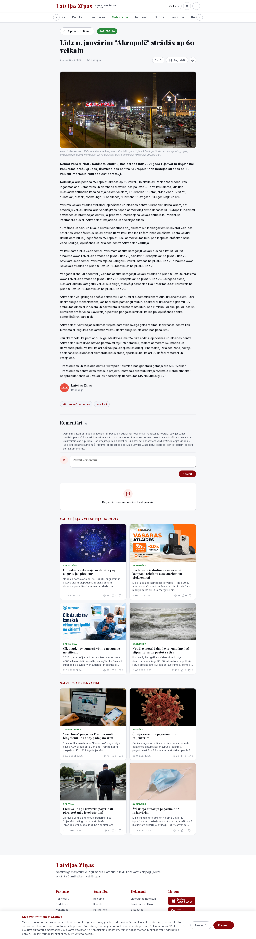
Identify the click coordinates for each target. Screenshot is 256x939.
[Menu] (196, 6)
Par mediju (62, 898)
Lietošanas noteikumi (144, 898)
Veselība (177, 17)
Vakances (62, 909)
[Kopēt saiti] (193, 60)
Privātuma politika (142, 904)
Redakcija (62, 904)
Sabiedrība (120, 17)
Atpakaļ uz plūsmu (79, 31)
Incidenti (141, 17)
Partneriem (100, 909)
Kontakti (98, 904)
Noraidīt (201, 925)
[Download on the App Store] (181, 901)
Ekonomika (97, 17)
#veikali (102, 404)
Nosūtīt (187, 473)
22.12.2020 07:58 (70, 59)
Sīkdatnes (137, 909)
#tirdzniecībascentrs (76, 404)
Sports (159, 17)
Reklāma (98, 898)
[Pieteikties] (187, 6)
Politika (77, 17)
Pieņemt (223, 925)
